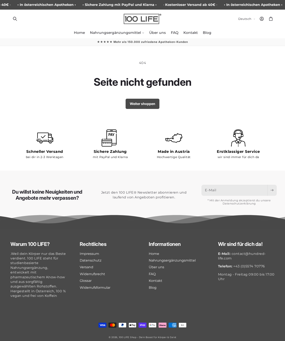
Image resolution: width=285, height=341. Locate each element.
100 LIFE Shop (127, 337)
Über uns (156, 267)
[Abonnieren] (271, 190)
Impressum (89, 254)
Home (154, 254)
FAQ (152, 274)
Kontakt (155, 281)
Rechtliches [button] (93, 244)
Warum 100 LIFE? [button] (30, 244)
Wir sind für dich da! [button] (240, 244)
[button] (15, 18)
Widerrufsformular (95, 288)
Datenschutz (90, 260)
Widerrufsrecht (92, 274)
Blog (152, 288)
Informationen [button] (165, 244)
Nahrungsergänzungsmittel (172, 260)
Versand (86, 267)
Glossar (86, 281)
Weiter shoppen (142, 104)
